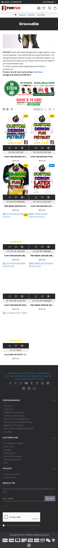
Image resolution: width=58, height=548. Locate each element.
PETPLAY (22, 15)
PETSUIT (31, 15)
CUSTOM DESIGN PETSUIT (16, 157)
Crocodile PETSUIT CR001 (16, 355)
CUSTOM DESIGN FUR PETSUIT (42, 157)
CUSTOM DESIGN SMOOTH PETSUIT (16, 256)
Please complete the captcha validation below (21, 510)
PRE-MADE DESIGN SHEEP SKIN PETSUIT (42, 305)
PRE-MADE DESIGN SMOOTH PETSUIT (42, 256)
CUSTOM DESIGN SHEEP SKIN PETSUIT (16, 305)
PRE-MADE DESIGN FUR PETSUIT (16, 206)
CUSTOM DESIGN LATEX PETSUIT (42, 206)
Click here (38, 72)
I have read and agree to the (22, 525)
